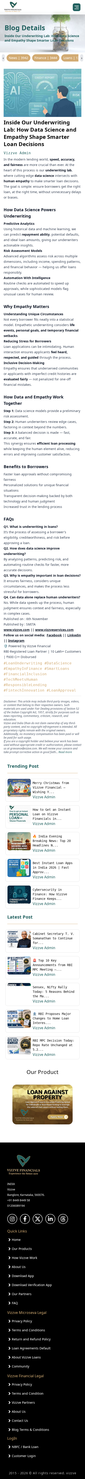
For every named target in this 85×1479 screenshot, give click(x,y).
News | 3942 (18, 58)
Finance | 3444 (45, 58)
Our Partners (22, 1294)
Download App (23, 1276)
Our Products (22, 1249)
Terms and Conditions (28, 1330)
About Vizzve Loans (26, 1357)
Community (20, 1366)
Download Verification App (32, 1285)
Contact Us (20, 1420)
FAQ (15, 1303)
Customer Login (24, 1456)
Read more (65, 752)
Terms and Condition (28, 1393)
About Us (19, 1267)
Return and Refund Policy (31, 1339)
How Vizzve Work (24, 1258)
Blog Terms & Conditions (30, 1429)
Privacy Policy (22, 1321)
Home (16, 1239)
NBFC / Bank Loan (25, 1447)
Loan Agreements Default (31, 1348)
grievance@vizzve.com (23, 748)
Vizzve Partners (23, 1402)
